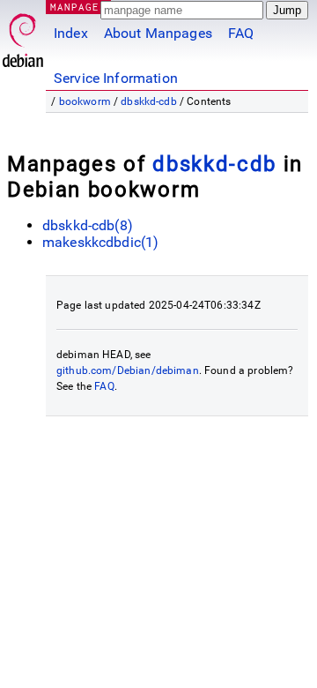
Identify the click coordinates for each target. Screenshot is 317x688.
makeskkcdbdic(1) (100, 242)
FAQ (241, 33)
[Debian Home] (23, 35)
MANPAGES (78, 6)
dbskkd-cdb (149, 101)
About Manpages (158, 33)
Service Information (116, 78)
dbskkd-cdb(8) (87, 225)
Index (71, 33)
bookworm (85, 101)
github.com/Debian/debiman (127, 370)
